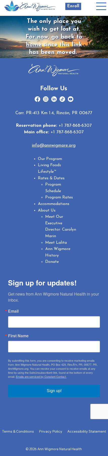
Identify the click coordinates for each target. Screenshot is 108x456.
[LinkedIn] (54, 99)
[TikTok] (62, 99)
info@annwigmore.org (54, 145)
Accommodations (53, 204)
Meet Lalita (56, 243)
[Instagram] (45, 99)
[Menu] (101, 6)
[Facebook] (37, 99)
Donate (52, 262)
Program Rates (59, 197)
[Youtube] (70, 99)
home (33, 45)
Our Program (50, 159)
